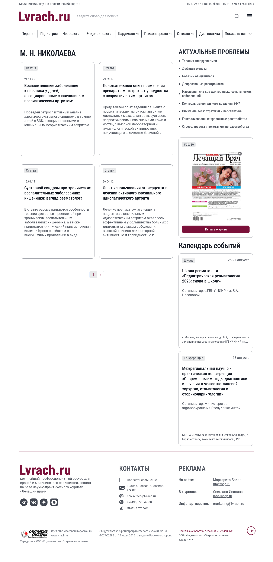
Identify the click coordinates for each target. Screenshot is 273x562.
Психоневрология (158, 33)
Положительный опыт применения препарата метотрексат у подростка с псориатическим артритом (135, 90)
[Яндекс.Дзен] (44, 502)
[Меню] (249, 16)
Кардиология (128, 33)
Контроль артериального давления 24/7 (211, 103)
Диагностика (209, 33)
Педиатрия (49, 33)
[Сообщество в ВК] (34, 502)
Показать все (235, 33)
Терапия (28, 33)
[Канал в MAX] (55, 502)
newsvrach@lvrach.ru (141, 496)
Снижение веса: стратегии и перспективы (212, 111)
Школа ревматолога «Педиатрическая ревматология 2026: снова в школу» (211, 276)
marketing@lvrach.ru (228, 504)
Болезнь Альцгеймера (198, 76)
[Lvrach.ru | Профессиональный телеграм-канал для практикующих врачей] (24, 502)
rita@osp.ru (221, 484)
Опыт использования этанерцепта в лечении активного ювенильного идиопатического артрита (135, 193)
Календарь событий (209, 245)
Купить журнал (216, 229)
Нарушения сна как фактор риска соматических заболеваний (216, 94)
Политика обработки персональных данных (205, 531)
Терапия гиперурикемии (199, 61)
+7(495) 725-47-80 (139, 502)
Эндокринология (99, 33)
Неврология (71, 33)
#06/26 (189, 144)
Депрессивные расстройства (203, 84)
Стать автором (137, 508)
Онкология (185, 33)
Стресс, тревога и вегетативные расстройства (215, 127)
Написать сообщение (142, 480)
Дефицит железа (194, 69)
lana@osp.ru (222, 496)
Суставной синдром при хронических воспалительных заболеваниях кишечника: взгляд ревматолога (57, 193)
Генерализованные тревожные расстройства (214, 119)
